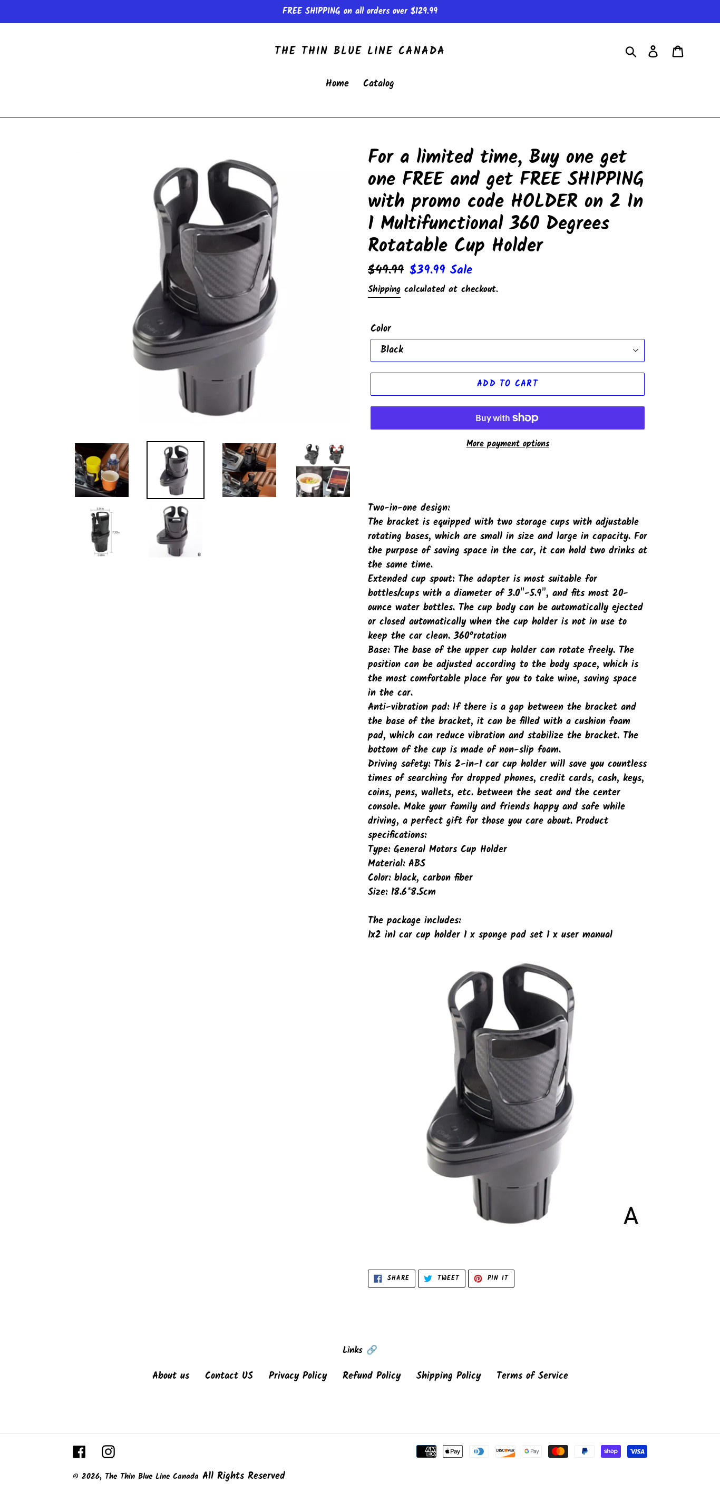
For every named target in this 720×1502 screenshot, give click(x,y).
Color (381, 329)
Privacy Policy (298, 1376)
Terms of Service (532, 1376)
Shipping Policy (448, 1376)
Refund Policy (372, 1376)
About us (170, 1376)
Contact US (229, 1376)
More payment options (507, 444)
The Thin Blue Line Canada (360, 51)
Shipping (384, 289)
